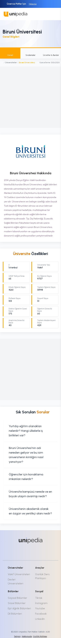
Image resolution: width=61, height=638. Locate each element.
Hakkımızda (27, 636)
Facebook (41, 613)
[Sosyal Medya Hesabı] (19, 552)
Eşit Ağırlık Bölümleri (19, 608)
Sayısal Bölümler (17, 597)
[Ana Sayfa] (2, 62)
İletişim (17, 636)
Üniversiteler (11, 62)
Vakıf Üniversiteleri (19, 574)
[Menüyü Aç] (55, 14)
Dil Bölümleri (15, 613)
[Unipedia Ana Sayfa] (15, 14)
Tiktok (38, 597)
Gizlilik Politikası (40, 636)
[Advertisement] (30, 97)
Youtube (40, 608)
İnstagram (41, 603)
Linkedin (40, 618)
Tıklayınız (33, 4)
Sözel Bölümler (17, 603)
